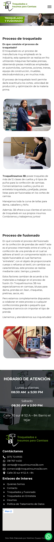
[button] (48, 536)
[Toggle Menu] (49, 6)
